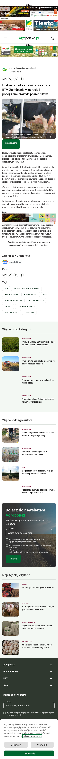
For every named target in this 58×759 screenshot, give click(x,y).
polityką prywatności (32, 736)
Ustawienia (42, 745)
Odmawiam (16, 745)
